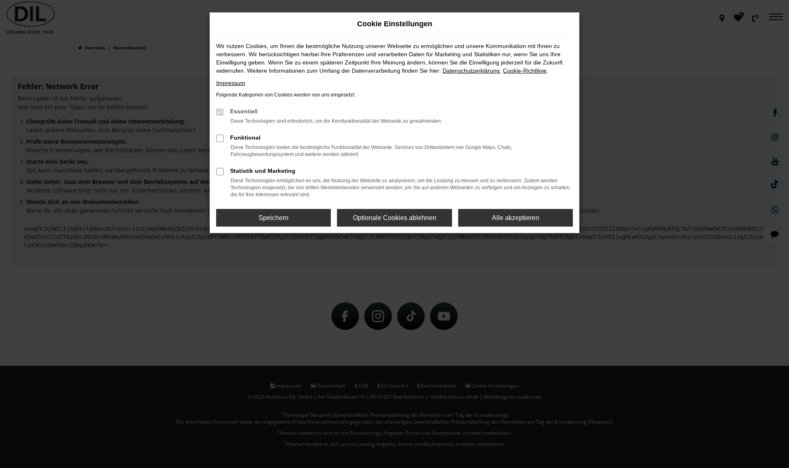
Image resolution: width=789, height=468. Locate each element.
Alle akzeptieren (515, 217)
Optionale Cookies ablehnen (394, 217)
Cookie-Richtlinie (525, 70)
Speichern (273, 217)
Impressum (230, 83)
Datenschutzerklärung (471, 70)
